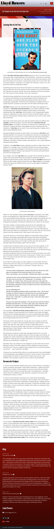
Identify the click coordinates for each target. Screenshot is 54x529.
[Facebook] (3, 518)
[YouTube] (8, 518)
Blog (50, 9)
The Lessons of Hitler (8, 455)
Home (46, 9)
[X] (6, 518)
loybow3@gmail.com (10, 512)
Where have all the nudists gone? (11, 493)
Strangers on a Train (8, 474)
